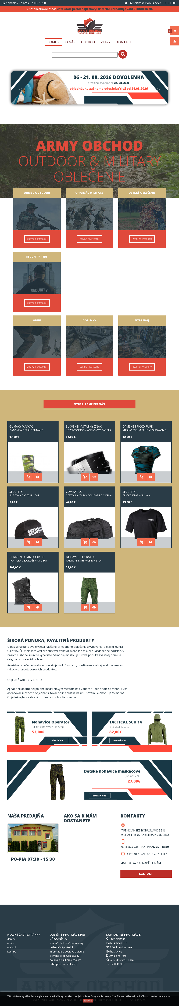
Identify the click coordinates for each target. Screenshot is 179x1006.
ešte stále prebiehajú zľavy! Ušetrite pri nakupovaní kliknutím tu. (105, 9)
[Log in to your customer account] (174, 40)
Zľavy (105, 42)
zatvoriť (88, 1000)
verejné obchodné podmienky (66, 943)
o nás (70, 42)
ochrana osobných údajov (64, 955)
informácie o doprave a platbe (67, 951)
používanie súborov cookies (65, 960)
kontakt (124, 42)
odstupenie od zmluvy (62, 964)
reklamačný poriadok (61, 947)
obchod (88, 42)
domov (53, 42)
